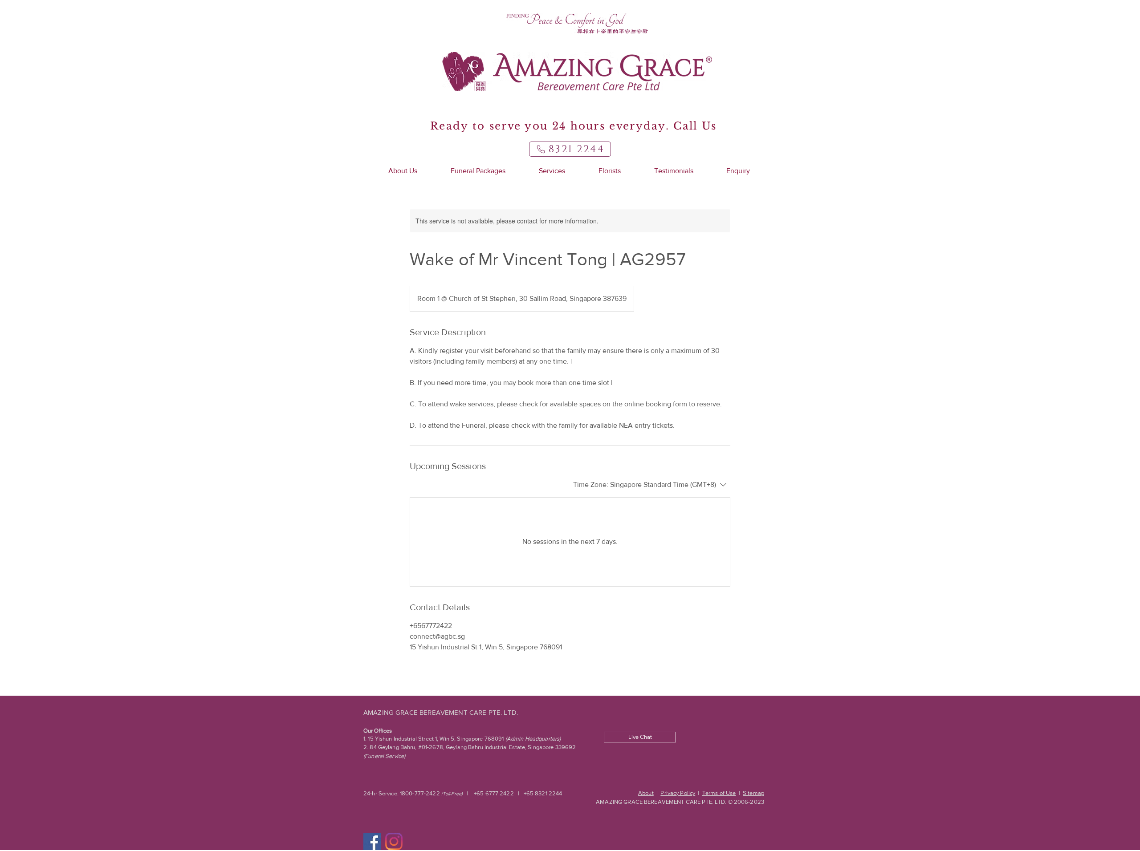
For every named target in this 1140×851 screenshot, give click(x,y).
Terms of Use (719, 793)
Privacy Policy (677, 793)
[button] (402, 171)
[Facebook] (372, 841)
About (646, 793)
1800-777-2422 (420, 793)
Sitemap (753, 793)
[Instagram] (394, 841)
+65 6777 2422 (494, 793)
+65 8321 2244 (543, 793)
